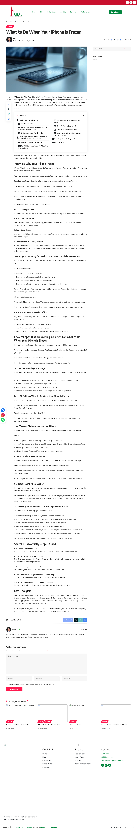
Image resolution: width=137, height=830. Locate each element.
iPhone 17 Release (76, 725)
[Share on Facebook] (111, 39)
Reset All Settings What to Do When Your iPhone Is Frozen (33, 147)
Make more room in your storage (31, 142)
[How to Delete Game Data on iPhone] (116, 713)
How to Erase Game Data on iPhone (18, 725)
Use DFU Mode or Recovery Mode (67, 126)
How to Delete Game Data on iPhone (114, 725)
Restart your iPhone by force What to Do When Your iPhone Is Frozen (33, 128)
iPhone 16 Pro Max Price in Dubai (49, 725)
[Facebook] (127, 2)
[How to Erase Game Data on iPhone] (21, 713)
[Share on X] (114, 39)
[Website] (86, 629)
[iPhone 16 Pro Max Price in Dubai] (52, 713)
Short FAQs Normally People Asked (65, 139)
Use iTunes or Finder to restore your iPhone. (67, 121)
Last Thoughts (59, 142)
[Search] (127, 49)
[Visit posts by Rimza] (9, 40)
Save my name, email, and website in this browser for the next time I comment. (32, 684)
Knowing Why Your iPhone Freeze (29, 120)
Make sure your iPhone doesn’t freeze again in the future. (68, 134)
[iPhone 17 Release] (84, 713)
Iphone (10, 26)
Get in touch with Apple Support (67, 129)
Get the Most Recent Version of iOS (32, 133)
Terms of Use (116, 827)
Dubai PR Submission (24, 827)
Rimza (15, 38)
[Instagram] (3, 415)
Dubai (41, 721)
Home (7, 22)
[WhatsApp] (3, 420)
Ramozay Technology (48, 827)
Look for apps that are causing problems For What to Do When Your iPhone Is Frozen (32, 138)
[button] (117, 39)
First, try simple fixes (27, 124)
